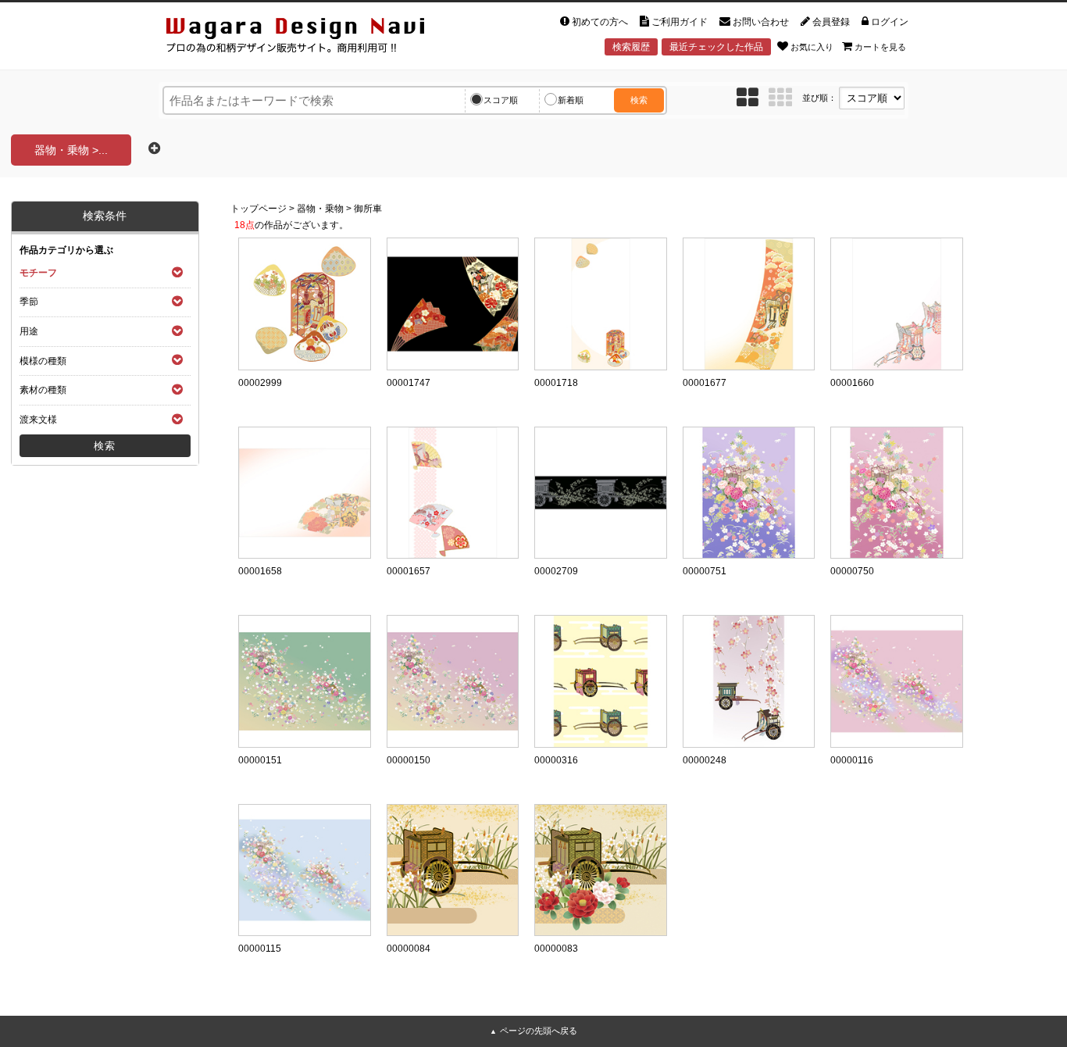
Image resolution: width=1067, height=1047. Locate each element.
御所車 (368, 208)
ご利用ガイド (679, 21)
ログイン (889, 21)
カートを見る (880, 47)
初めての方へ (600, 21)
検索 (639, 100)
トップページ (258, 208)
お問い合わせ (761, 21)
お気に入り (811, 47)
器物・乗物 (320, 208)
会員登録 (831, 21)
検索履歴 (631, 46)
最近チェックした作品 (716, 46)
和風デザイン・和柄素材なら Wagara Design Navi (309, 38)
